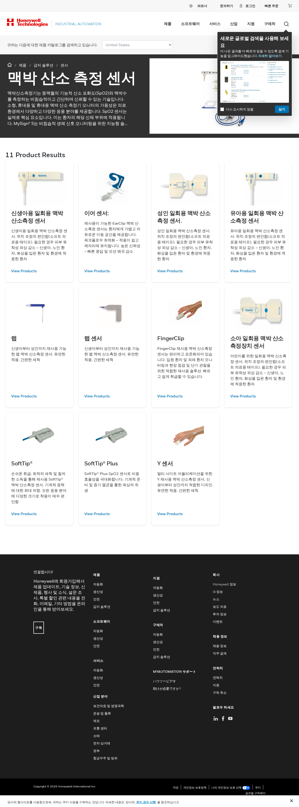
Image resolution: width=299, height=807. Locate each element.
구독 (38, 628)
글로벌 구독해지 (255, 793)
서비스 (215, 23)
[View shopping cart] (290, 6)
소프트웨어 (190, 23)
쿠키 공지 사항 (145, 802)
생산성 (98, 592)
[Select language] (191, 6)
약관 (175, 787)
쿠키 (258, 787)
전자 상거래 (101, 743)
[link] (39, 270)
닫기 (282, 109)
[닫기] (291, 801)
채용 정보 (220, 646)
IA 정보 (218, 592)
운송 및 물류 (102, 713)
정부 (96, 751)
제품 (167, 23)
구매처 (269, 23)
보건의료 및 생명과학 (108, 706)
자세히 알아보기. (270, 56)
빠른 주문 (271, 6)
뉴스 (216, 599)
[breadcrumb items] (10, 65)
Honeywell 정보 (224, 584)
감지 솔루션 (101, 607)
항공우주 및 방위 (105, 758)
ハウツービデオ (164, 681)
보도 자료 (220, 607)
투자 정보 (220, 614)
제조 (96, 721)
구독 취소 (220, 692)
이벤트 (218, 621)
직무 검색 (220, 653)
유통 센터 (100, 728)
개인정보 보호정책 (194, 787)
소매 (96, 736)
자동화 (98, 584)
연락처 (218, 678)
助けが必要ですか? (167, 688)
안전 (96, 599)
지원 (251, 23)
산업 (234, 23)
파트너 (202, 6)
